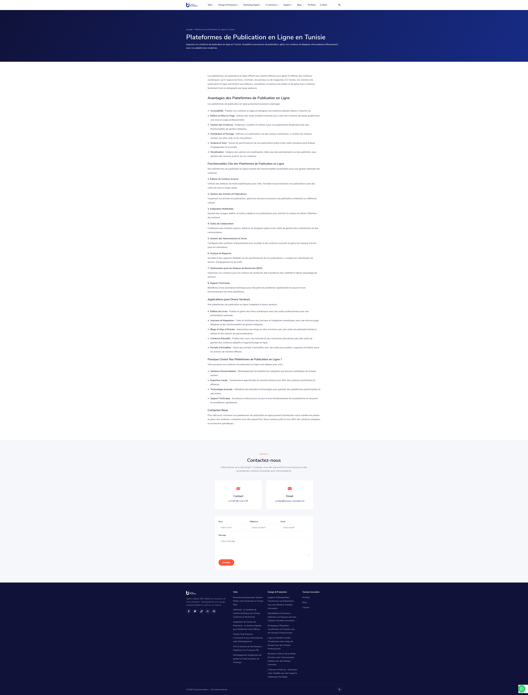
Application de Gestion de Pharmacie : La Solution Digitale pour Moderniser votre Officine (247, 625)
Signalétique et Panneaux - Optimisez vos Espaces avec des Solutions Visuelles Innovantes (282, 617)
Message (222, 535)
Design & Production (227, 4)
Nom (220, 521)
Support (287, 4)
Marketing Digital (251, 4)
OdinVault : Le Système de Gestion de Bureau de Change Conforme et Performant (246, 613)
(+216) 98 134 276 (238, 501)
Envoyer (226, 562)
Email (283, 521)
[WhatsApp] (521, 688)
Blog (299, 4)
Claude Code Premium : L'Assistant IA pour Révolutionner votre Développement (248, 638)
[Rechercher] (339, 5)
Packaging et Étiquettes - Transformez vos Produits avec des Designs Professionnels (281, 629)
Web (210, 4)
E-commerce (271, 4)
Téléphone (254, 521)
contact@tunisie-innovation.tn (289, 501)
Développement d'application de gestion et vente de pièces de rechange (247, 659)
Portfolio (312, 4)
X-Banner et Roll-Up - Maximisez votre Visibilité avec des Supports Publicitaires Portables (282, 673)
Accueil (189, 29)
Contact (323, 4)
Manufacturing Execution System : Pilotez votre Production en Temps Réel (248, 601)
